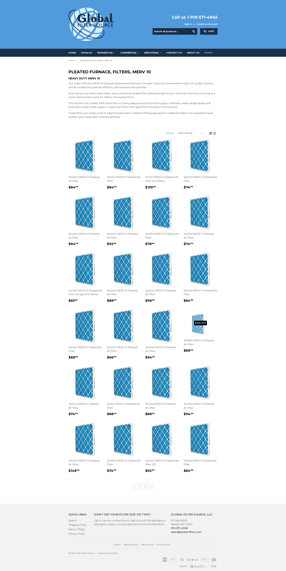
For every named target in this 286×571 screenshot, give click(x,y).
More (208, 52)
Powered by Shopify (107, 553)
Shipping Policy (78, 524)
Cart (210, 31)
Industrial (151, 52)
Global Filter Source (85, 553)
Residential (105, 52)
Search (73, 520)
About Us (193, 52)
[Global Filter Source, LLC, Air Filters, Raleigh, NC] (148, 556)
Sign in (188, 24)
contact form (120, 520)
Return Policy (77, 529)
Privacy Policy (77, 533)
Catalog (86, 52)
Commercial (129, 52)
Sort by (170, 133)
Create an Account (206, 24)
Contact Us (174, 52)
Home (72, 52)
